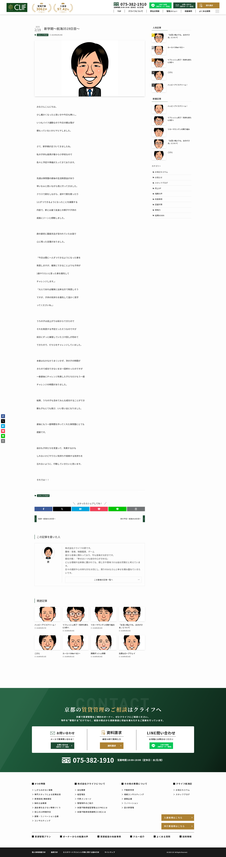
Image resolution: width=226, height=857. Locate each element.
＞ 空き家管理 (128, 807)
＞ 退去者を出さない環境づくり (46, 807)
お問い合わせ (62, 745)
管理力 (157, 210)
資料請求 (209, 5)
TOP (119, 11)
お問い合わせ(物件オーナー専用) (186, 5)
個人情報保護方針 (39, 852)
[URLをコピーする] (136, 509)
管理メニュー (171, 11)
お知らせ (158, 177)
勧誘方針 (54, 852)
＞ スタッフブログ (181, 794)
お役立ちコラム (161, 172)
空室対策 (158, 204)
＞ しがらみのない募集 (42, 790)
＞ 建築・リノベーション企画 (45, 816)
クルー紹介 (139, 836)
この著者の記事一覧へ (103, 579)
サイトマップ (110, 852)
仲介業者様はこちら (174, 826)
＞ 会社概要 (80, 790)
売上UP (158, 188)
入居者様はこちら (173, 817)
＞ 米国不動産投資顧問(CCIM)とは (90, 812)
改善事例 (188, 11)
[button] (43, 509)
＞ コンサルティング (41, 820)
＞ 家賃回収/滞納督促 (41, 798)
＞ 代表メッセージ (83, 798)
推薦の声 (158, 193)
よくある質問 (204, 11)
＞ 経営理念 (80, 794)
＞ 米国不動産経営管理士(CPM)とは (91, 807)
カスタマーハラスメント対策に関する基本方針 (81, 852)
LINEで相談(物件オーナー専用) (163, 5)
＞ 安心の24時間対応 (41, 812)
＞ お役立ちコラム (181, 790)
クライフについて (135, 11)
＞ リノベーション (130, 803)
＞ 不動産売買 (128, 790)
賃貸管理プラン (43, 836)
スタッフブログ (43, 35)
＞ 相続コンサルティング (133, 794)
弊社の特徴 (154, 11)
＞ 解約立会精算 (39, 803)
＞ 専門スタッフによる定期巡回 (46, 794)
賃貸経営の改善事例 (110, 836)
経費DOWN (159, 215)
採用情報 (187, 836)
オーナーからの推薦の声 (75, 836)
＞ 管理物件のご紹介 (84, 803)
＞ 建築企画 (127, 798)
